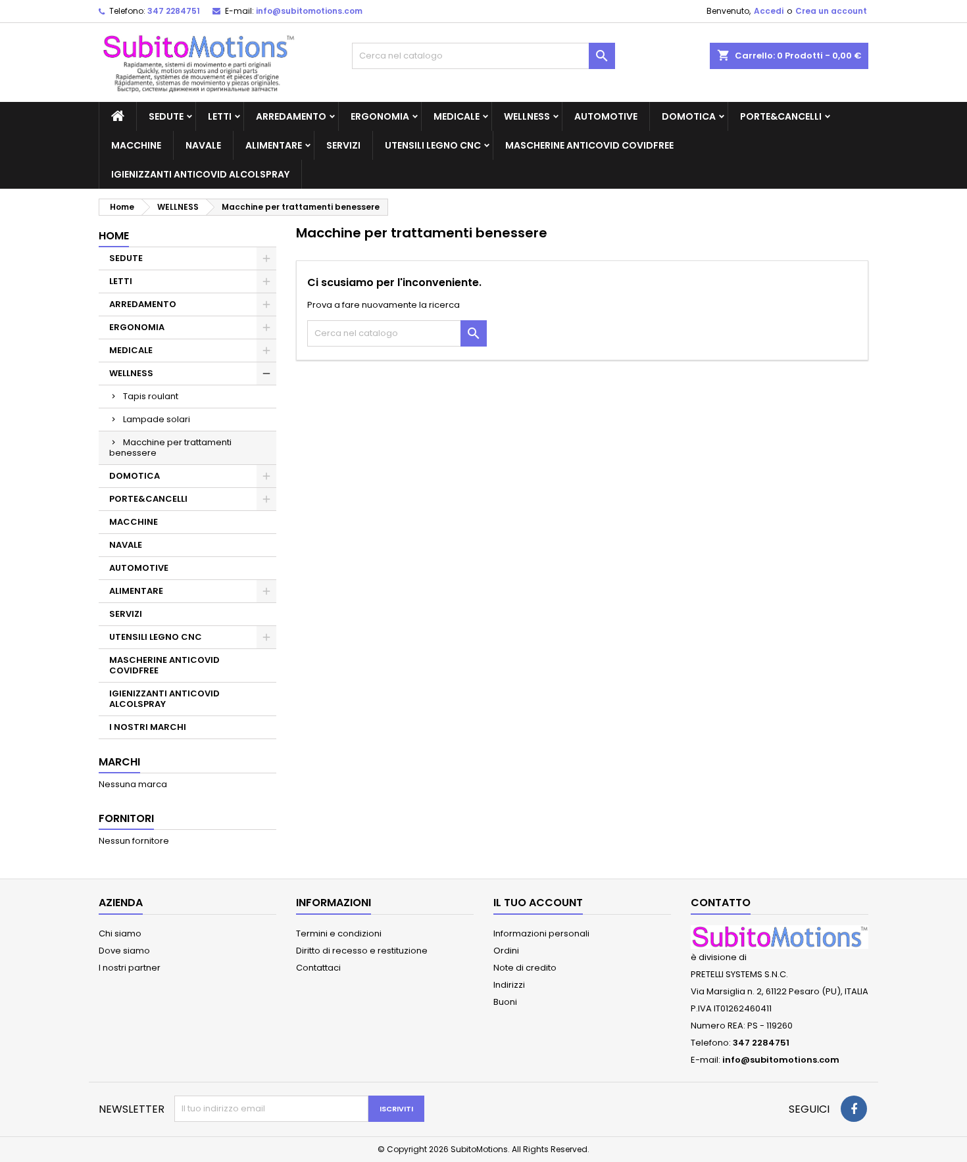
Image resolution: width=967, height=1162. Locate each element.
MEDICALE (457, 116)
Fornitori (126, 818)
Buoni (505, 1002)
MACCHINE (136, 145)
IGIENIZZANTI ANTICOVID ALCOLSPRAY (200, 174)
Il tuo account (538, 902)
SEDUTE (166, 116)
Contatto (721, 902)
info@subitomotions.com (309, 10)
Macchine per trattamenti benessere (170, 447)
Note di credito (525, 967)
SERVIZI (343, 145)
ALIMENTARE (273, 145)
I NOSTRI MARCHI (147, 727)
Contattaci (318, 967)
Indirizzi (509, 985)
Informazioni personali (541, 933)
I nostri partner (130, 967)
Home (114, 235)
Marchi (119, 761)
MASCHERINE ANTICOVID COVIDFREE (589, 145)
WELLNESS (527, 116)
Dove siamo (124, 950)
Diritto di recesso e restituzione (362, 950)
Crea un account (831, 10)
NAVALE (203, 145)
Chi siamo (120, 933)
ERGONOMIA (380, 116)
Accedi (768, 10)
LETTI (220, 116)
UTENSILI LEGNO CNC (433, 145)
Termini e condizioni (339, 933)
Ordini (506, 950)
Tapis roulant (150, 396)
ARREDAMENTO (291, 116)
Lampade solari (156, 419)
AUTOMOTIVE (605, 116)
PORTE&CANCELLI (781, 116)
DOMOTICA (689, 116)
